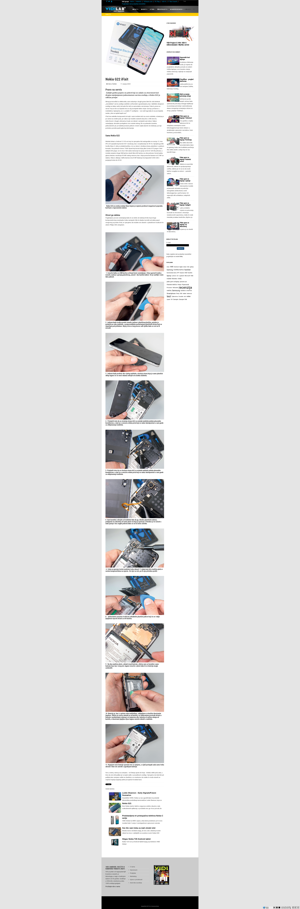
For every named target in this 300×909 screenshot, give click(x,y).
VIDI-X (164, 1)
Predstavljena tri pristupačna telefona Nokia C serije (142, 817)
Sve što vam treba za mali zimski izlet (138, 828)
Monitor (174, 279)
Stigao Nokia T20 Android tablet (136, 839)
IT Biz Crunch (172, 1)
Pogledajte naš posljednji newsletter (134, 4)
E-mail (168, 242)
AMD (171, 267)
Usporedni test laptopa (185, 58)
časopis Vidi (183, 299)
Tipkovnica (175, 296)
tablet (184, 293)
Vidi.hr (132, 1)
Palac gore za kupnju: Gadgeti (185, 204)
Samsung (176, 290)
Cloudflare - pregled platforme (186, 80)
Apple (181, 267)
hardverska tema (171, 273)
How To (144, 9)
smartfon (189, 290)
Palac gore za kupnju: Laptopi (185, 180)
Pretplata (133, 873)
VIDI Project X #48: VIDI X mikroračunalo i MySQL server (178, 44)
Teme (152, 9)
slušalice (183, 290)
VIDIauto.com (148, 1)
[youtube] (111, 1)
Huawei (182, 273)
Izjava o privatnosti (136, 879)
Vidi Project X (163, 9)
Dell (188, 267)
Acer (168, 267)
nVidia (179, 278)
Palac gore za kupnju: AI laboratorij (184, 224)
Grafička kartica (179, 270)
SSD (181, 293)
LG (177, 275)
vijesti (168, 299)
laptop (169, 276)
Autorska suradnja (136, 883)
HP (178, 273)
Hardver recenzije (176, 9)
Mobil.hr (138, 1)
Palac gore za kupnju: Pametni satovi (185, 159)
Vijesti (189, 9)
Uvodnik (180, 296)
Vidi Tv (136, 9)
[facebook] (106, 1)
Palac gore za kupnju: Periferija (186, 139)
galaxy (192, 267)
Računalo (175, 287)
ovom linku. (179, 256)
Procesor (169, 287)
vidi (185, 296)
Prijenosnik (185, 284)
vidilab (188, 296)
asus (184, 267)
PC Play (157, 1)
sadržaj (169, 290)
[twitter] (109, 1)
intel (186, 273)
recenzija (185, 287)
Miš (192, 275)
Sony (177, 293)
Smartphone (171, 293)
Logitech (181, 275)
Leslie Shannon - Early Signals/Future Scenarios (139, 794)
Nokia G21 (126, 803)
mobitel (169, 278)
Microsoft (187, 275)
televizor (189, 293)
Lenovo (174, 275)
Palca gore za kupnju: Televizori (186, 117)
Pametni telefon (172, 284)
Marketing (133, 876)
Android (176, 267)
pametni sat (183, 281)
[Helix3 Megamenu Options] (194, 9)
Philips (179, 284)
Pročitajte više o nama (112, 886)
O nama (132, 867)
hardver (187, 270)
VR (171, 299)
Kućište (190, 273)
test (169, 296)
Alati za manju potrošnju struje (185, 95)
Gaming (170, 270)
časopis (175, 299)
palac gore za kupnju (173, 281)
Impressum (133, 870)
